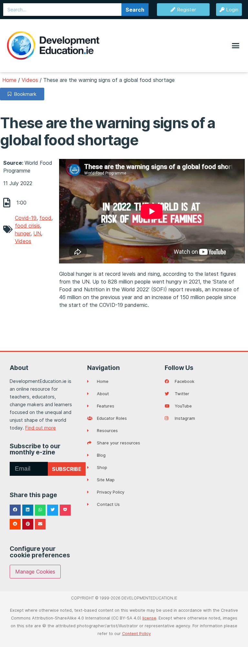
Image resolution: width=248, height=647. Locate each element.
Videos (30, 80)
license (149, 618)
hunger (22, 233)
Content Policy (136, 633)
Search (135, 9)
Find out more (40, 427)
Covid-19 (25, 218)
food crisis (27, 225)
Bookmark (23, 94)
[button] (235, 45)
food (45, 218)
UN (37, 233)
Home (9, 80)
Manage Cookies (35, 571)
